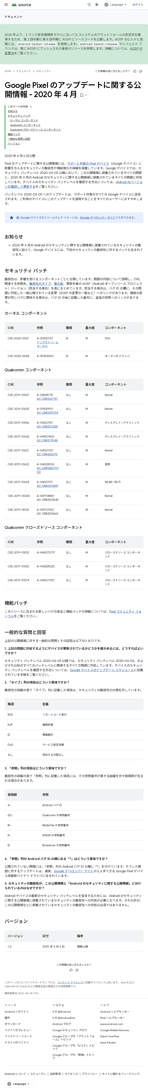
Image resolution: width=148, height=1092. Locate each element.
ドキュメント (14, 16)
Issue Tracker (108, 1042)
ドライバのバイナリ (17, 1042)
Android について (15, 1073)
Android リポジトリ (17, 1011)
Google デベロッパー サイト (97, 217)
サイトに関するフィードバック (121, 1073)
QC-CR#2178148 (47, 440)
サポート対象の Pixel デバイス (88, 164)
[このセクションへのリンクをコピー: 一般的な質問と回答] (50, 633)
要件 (7, 1018)
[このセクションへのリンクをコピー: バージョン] (31, 921)
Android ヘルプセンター (115, 1011)
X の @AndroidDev (63, 1018)
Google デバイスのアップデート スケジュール (102, 670)
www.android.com (111, 1024)
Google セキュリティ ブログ (69, 1030)
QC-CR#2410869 (47, 486)
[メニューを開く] (6, 4)
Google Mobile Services (114, 1030)
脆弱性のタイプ (40, 284)
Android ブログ (61, 1024)
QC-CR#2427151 (47, 399)
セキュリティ (43, 71)
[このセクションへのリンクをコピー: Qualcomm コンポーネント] (55, 370)
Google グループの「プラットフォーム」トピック (73, 1038)
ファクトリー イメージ (18, 1036)
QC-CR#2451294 (47, 412)
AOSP (8, 71)
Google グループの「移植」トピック (73, 1056)
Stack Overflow (109, 1036)
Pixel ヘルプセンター (112, 1018)
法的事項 (55, 1073)
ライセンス (71, 1073)
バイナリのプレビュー (18, 1030)
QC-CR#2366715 (47, 454)
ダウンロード (13, 1024)
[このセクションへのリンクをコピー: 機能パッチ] (31, 603)
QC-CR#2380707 (48, 468)
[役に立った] (135, 71)
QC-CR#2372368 (47, 426)
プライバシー (90, 1073)
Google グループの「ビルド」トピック (73, 1047)
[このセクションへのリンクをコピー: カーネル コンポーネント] (51, 313)
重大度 (58, 284)
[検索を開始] (89, 4)
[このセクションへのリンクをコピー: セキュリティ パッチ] (51, 271)
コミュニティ (38, 1073)
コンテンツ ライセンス (70, 982)
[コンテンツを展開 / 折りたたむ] (31, 106)
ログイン (137, 4)
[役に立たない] (140, 71)
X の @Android (61, 1011)
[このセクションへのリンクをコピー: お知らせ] (27, 237)
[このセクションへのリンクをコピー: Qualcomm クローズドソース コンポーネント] (86, 528)
